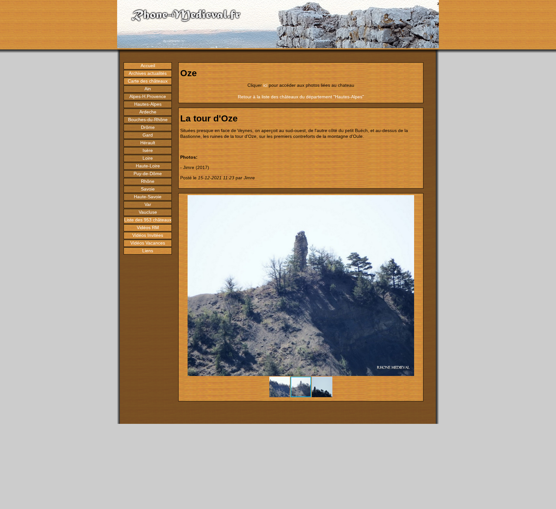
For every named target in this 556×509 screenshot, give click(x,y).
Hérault (147, 142)
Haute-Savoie (148, 196)
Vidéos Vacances (147, 243)
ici (265, 85)
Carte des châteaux (148, 81)
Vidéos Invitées (147, 235)
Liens (147, 250)
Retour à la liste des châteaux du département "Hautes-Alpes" (301, 96)
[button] (416, 201)
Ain (147, 88)
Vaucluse (148, 212)
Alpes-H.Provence (147, 96)
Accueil (148, 65)
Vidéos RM (148, 227)
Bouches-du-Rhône (148, 119)
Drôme (148, 127)
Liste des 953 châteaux (147, 219)
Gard (148, 135)
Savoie (148, 189)
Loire (148, 158)
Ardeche (147, 111)
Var (147, 204)
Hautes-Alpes (148, 104)
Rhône (147, 181)
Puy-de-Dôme (148, 173)
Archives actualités (148, 73)
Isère (148, 150)
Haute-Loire (148, 165)
